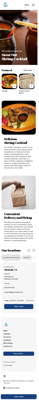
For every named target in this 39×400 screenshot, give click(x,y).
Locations (7, 340)
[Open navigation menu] (33, 5)
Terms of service (9, 362)
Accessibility (8, 365)
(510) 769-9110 (9, 288)
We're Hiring (7, 343)
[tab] (11, 257)
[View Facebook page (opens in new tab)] (4, 376)
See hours (29, 300)
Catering (6, 334)
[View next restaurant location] (34, 250)
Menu (27, 5)
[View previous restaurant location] (29, 250)
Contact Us (7, 346)
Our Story (7, 337)
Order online (19, 306)
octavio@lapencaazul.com (13, 292)
